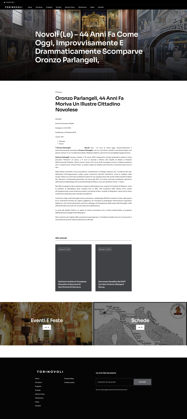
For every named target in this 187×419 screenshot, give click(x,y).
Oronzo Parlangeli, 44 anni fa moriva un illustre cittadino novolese (89, 104)
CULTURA (67, 128)
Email (61, 144)
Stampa (62, 141)
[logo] (13, 6)
